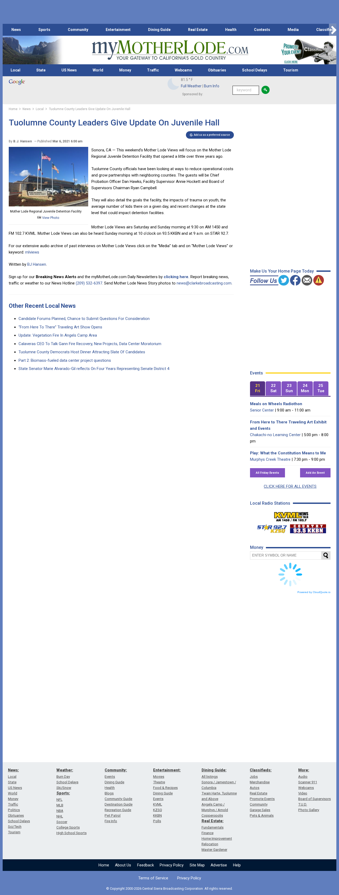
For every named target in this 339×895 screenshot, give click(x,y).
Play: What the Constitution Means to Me (288, 453)
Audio (302, 777)
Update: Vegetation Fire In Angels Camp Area (58, 335)
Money (125, 70)
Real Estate (198, 30)
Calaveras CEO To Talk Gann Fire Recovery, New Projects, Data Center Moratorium (90, 343)
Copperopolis (212, 815)
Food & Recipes (165, 788)
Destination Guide (118, 804)
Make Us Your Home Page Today (282, 271)
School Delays (254, 70)
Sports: (63, 793)
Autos (254, 788)
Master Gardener (214, 850)
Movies (158, 777)
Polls (157, 821)
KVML (157, 804)
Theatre (159, 782)
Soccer (61, 822)
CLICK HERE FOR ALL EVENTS (290, 486)
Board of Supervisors (314, 799)
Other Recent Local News (42, 305)
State (41, 70)
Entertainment (118, 30)
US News (69, 70)
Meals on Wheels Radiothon (276, 403)
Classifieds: (260, 770)
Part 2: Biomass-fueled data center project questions (65, 360)
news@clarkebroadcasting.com (204, 283)
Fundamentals (213, 827)
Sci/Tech (14, 827)
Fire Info (111, 821)
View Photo (50, 218)
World (98, 70)
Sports (44, 30)
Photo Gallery (308, 810)
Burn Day (63, 777)
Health (231, 30)
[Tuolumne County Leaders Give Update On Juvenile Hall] (48, 205)
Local (15, 70)
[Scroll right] (332, 30)
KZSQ (157, 810)
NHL (59, 816)
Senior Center (262, 410)
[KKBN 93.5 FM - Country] (308, 527)
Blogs (109, 793)
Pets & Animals (262, 815)
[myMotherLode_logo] (170, 50)
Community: (116, 770)
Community (78, 30)
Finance (207, 833)
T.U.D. (302, 804)
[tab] (257, 388)
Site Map (197, 865)
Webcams (183, 70)
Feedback (145, 865)
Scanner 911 (307, 782)
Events (110, 777)
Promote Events (262, 799)
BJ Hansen (36, 264)
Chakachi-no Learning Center (275, 434)
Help (237, 865)
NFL (59, 800)
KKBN (157, 815)
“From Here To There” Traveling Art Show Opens (60, 327)
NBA (59, 811)
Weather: (64, 770)
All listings (210, 777)
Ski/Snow (63, 788)
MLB (59, 805)
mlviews (32, 252)
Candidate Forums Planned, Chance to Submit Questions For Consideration (84, 318)
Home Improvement (217, 838)
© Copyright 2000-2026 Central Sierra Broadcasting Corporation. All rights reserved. (169, 889)
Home (104, 865)
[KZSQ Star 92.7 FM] (269, 527)
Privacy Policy (172, 865)
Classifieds (326, 30)
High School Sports (71, 833)
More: (303, 770)
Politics (14, 810)
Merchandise (260, 782)
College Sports (68, 827)
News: (13, 770)
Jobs (254, 777)
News (16, 30)
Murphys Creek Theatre (270, 459)
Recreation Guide (118, 810)
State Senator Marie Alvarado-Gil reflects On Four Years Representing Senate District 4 (94, 368)
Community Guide (118, 799)
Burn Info (211, 86)
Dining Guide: (214, 770)
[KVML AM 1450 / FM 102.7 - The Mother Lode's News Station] (291, 515)
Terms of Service (153, 878)
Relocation (210, 844)
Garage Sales (260, 810)
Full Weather (191, 86)
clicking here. (176, 276)
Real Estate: (213, 821)
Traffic (153, 70)
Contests (262, 30)
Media (293, 30)
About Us (123, 865)
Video (302, 793)
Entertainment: (167, 770)
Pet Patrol (113, 815)
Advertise (219, 865)
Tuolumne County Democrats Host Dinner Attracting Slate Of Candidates (82, 352)
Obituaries (217, 70)
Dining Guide (159, 30)
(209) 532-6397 (89, 283)
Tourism (290, 70)
